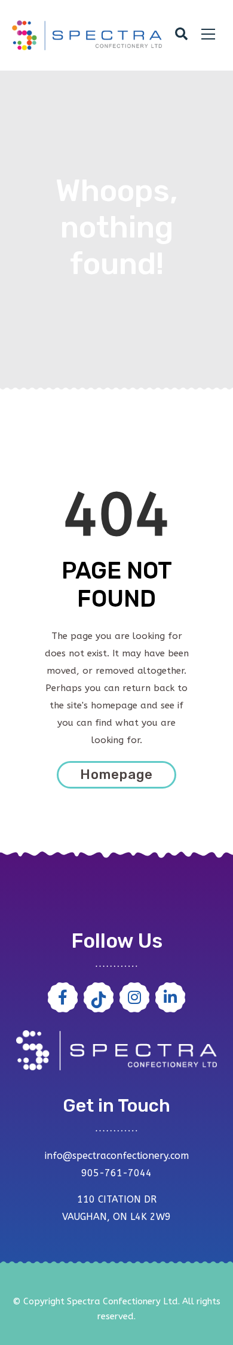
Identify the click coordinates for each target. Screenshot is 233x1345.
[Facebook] (63, 997)
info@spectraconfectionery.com (117, 1155)
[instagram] (134, 997)
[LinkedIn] (170, 997)
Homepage (116, 774)
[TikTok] (99, 997)
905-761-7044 (116, 1173)
